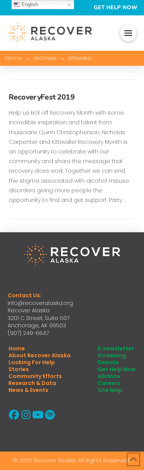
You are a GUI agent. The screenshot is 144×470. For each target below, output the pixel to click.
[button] (128, 33)
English (29, 4)
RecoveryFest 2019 (41, 97)
